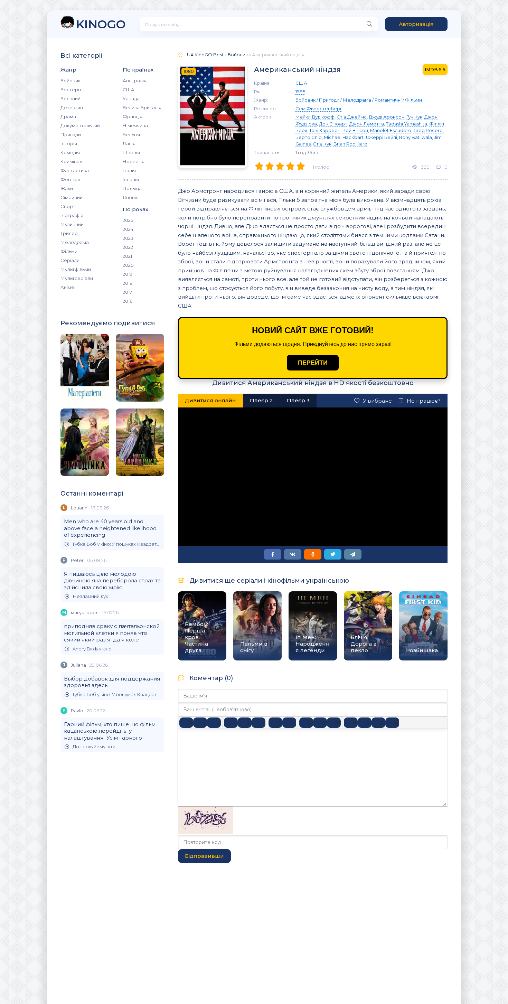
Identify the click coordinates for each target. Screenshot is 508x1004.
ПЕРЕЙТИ (313, 362)
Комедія (70, 152)
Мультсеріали (76, 278)
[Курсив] (200, 722)
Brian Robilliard (350, 144)
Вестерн (70, 89)
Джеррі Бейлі (381, 137)
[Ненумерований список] (275, 722)
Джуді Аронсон (386, 117)
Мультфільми (75, 269)
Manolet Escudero (390, 130)
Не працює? (424, 400)
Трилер (69, 233)
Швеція (131, 152)
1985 (300, 91)
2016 (127, 301)
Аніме (67, 287)
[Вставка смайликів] (306, 722)
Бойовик (70, 80)
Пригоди (70, 134)
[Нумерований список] (289, 722)
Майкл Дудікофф (315, 117)
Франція (132, 116)
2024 (128, 229)
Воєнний (70, 98)
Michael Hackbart (344, 137)
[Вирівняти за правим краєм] (258, 722)
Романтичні (388, 100)
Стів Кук (322, 144)
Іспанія (131, 179)
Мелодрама (74, 242)
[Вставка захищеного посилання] (334, 722)
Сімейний (71, 197)
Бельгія (131, 134)
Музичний (72, 224)
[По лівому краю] (231, 722)
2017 (127, 292)
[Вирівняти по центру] (245, 722)
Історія (68, 143)
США (128, 89)
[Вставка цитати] (351, 722)
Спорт (67, 206)
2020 (128, 265)
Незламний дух (90, 596)
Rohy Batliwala (415, 137)
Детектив (71, 107)
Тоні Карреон (324, 130)
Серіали (69, 260)
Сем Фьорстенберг (318, 108)
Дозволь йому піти (94, 746)
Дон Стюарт (333, 123)
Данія (129, 143)
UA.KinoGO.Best (205, 54)
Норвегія (133, 161)
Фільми (68, 251)
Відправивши (204, 856)
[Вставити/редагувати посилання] (320, 722)
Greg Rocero (428, 130)
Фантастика (74, 170)
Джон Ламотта (366, 123)
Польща (132, 188)
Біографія (71, 215)
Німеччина (135, 125)
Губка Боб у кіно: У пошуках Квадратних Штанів (117, 544)
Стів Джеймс (352, 117)
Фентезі (70, 179)
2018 (128, 283)
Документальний (80, 125)
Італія (129, 170)
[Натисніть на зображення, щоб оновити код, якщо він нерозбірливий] (205, 832)
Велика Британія (142, 107)
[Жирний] (186, 722)
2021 (127, 256)
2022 (128, 247)
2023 (128, 238)
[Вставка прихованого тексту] (392, 722)
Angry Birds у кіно (92, 649)
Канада (131, 98)
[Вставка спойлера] (378, 722)
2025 (128, 220)
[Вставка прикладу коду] (364, 722)
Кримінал (71, 161)
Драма (68, 116)
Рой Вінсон (355, 130)
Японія (131, 197)
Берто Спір (308, 137)
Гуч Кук (414, 117)
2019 (127, 274)
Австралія (135, 80)
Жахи (66, 188)
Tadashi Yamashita (406, 123)
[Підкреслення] (214, 722)
